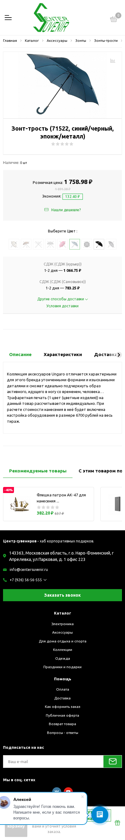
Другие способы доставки (61, 299)
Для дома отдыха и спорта (62, 641)
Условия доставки (62, 306)
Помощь (62, 679)
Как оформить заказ (62, 706)
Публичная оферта (62, 715)
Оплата (62, 689)
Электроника (62, 624)
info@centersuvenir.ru (29, 570)
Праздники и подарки (62, 667)
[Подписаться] (112, 761)
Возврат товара (62, 724)
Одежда (62, 658)
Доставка (62, 698)
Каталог (62, 613)
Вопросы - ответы (62, 733)
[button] (119, 355)
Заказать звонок (62, 595)
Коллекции (62, 650)
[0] (113, 20)
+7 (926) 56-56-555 (26, 580)
